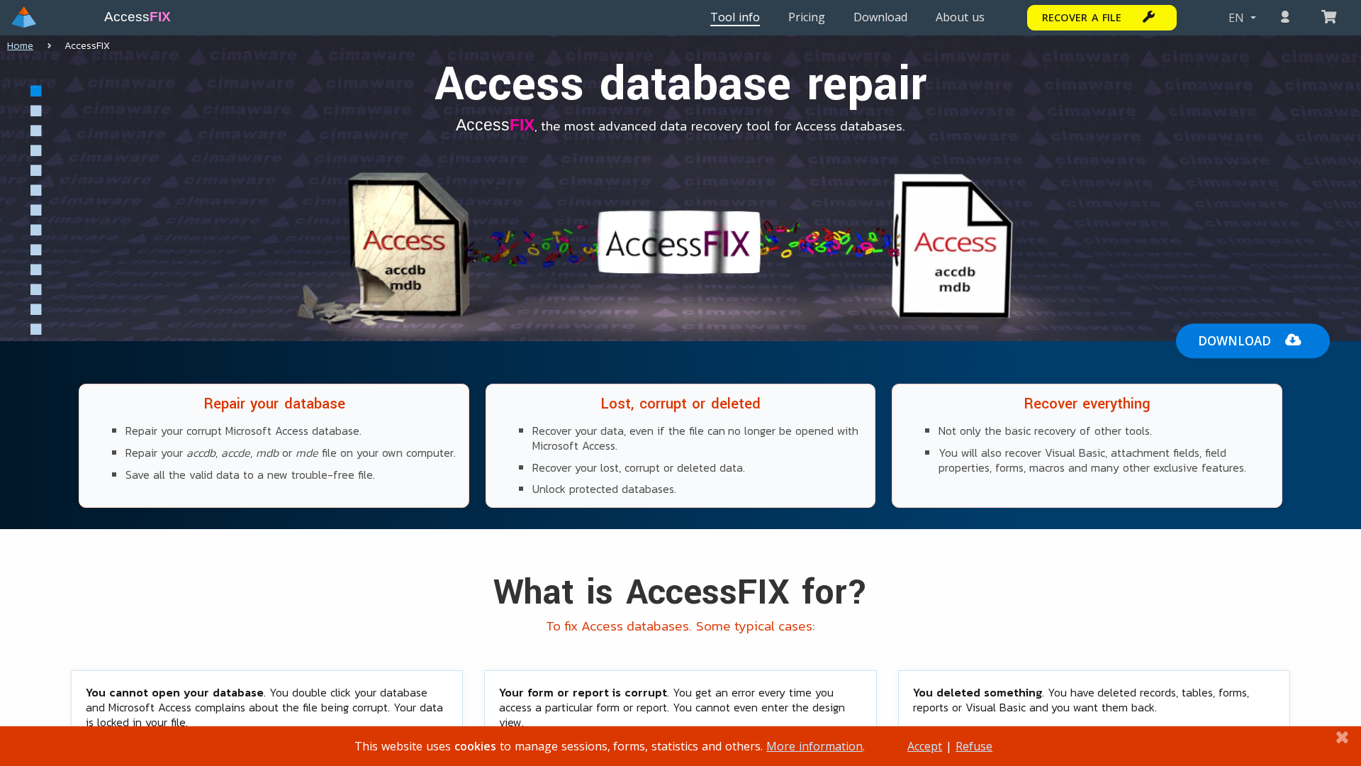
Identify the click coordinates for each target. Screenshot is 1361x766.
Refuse (974, 746)
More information (814, 746)
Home (20, 45)
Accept (924, 746)
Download (1234, 341)
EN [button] (1238, 18)
